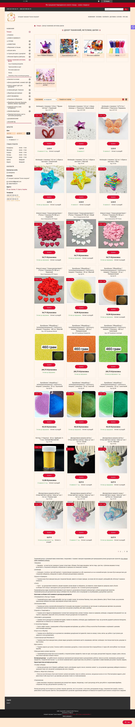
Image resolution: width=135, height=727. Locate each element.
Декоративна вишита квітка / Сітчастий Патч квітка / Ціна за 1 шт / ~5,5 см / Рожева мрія (49, 495)
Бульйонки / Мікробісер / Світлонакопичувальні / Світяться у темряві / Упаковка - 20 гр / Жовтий (81, 270)
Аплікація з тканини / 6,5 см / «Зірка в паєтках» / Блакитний (49, 160)
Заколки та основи (13, 79)
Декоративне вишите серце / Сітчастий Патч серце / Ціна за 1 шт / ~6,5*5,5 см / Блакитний (113, 495)
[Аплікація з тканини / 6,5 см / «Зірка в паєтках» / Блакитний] (49, 179)
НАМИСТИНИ (12, 44)
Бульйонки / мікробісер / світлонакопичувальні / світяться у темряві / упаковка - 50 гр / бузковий (49, 384)
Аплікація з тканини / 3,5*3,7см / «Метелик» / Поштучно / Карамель (113, 107)
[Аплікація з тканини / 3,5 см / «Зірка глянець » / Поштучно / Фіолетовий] (81, 126)
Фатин (117, 55)
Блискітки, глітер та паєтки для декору (45, 84)
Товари (39, 25)
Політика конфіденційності (84, 714)
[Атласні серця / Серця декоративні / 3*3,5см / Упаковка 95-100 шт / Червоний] (49, 290)
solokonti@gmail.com (14, 181)
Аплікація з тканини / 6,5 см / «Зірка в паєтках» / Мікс (113, 160)
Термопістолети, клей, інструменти (14, 107)
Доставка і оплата (116, 17)
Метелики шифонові (93, 55)
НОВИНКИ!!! (91, 17)
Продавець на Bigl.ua (67, 712)
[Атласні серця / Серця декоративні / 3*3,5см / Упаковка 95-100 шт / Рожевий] (113, 234)
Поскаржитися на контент (69, 714)
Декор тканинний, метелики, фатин (16, 60)
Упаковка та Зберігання (15, 99)
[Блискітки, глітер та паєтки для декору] (45, 77)
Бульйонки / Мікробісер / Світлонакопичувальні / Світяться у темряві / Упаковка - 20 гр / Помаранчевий (113, 271)
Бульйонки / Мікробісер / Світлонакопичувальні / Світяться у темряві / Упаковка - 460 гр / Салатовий (113, 328)
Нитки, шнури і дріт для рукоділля (15, 86)
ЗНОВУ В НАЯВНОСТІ (14, 38)
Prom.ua (76, 711)
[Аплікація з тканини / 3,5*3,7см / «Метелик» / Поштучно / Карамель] (113, 126)
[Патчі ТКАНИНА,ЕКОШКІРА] (45, 48)
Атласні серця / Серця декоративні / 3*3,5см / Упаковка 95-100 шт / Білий (81, 214)
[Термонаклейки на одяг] (69, 48)
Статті (8, 703)
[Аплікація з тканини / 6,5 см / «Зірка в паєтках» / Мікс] (113, 179)
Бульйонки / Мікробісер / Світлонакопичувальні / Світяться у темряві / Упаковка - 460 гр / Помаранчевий (81, 328)
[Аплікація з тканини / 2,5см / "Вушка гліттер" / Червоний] (49, 126)
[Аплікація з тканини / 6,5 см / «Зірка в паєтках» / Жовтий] (81, 179)
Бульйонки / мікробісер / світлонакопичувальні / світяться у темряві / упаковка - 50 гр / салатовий (113, 384)
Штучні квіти (12, 50)
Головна (99, 17)
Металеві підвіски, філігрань (16, 56)
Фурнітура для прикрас (15, 93)
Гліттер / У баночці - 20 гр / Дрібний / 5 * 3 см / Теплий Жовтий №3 (49, 439)
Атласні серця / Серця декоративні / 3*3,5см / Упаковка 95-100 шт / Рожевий (113, 215)
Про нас (125, 17)
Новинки (10, 35)
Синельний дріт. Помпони (16, 90)
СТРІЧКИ (10, 41)
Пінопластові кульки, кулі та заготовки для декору (16, 115)
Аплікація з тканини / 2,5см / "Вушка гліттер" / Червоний (49, 107)
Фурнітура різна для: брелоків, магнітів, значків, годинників (17, 103)
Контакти (105, 17)
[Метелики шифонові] (93, 48)
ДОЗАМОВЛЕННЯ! (13, 118)
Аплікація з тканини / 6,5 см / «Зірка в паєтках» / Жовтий (81, 160)
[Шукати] (125, 9)
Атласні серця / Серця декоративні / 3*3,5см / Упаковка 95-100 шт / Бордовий (49, 215)
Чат (129, 722)
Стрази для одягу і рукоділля (16, 53)
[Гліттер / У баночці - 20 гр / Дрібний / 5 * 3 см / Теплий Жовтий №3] (49, 457)
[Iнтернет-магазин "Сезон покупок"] (11, 17)
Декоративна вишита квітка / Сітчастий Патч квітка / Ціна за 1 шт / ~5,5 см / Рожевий (81, 495)
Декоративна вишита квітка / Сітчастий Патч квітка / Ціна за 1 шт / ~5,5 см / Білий (81, 439)
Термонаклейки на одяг (69, 55)
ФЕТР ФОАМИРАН (13, 96)
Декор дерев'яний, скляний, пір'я (18, 82)
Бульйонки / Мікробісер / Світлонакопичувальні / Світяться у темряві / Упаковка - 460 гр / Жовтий (49, 327)
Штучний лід (11, 122)
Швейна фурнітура (13, 111)
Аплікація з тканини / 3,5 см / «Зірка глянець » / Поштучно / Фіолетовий (81, 107)
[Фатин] (117, 48)
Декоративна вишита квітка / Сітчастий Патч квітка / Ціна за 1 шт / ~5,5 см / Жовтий (113, 439)
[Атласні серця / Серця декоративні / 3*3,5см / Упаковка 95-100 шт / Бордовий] (49, 234)
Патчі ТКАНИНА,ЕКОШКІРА (45, 55)
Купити (49, 143)
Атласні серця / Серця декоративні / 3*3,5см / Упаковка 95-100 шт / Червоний (49, 270)
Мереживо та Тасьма (14, 47)
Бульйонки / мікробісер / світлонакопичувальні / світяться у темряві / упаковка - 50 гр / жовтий (81, 384)
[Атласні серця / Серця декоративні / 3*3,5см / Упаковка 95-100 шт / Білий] (81, 233)
